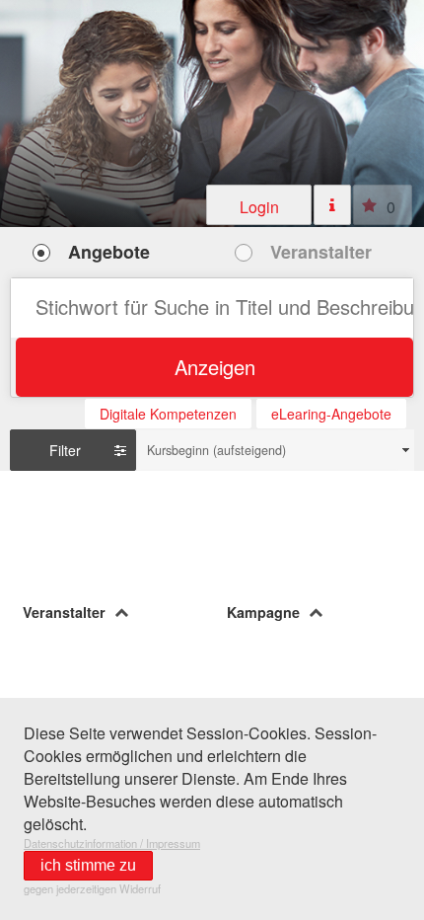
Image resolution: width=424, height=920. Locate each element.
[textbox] (212, 308)
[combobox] (275, 450)
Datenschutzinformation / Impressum (112, 843)
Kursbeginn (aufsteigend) (216, 450)
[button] (259, 205)
